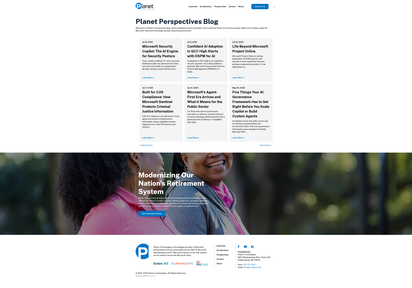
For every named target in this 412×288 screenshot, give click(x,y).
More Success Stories (152, 213)
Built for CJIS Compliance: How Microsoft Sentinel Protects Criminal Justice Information (157, 101)
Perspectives (220, 6)
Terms (154, 276)
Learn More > (148, 77)
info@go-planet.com (252, 267)
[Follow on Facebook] (239, 247)
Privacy (150, 276)
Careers (232, 6)
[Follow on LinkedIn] (252, 247)
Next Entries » (266, 145)
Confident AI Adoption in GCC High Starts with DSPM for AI (205, 51)
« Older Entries (146, 145)
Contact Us (260, 6)
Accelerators (206, 6)
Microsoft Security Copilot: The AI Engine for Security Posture (160, 51)
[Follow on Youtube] (245, 247)
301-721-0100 (249, 264)
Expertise (193, 6)
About (241, 6)
